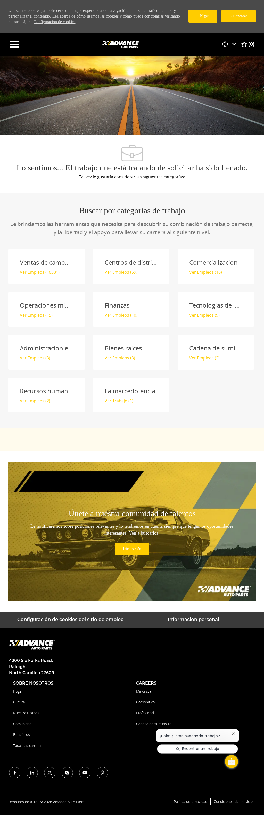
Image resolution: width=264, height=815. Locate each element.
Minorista (143, 691)
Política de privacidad (190, 801)
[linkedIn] (32, 772)
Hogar (18, 691)
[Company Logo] (122, 44)
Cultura (19, 702)
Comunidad (22, 723)
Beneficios (21, 734)
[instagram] (67, 772)
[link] (132, 549)
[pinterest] (102, 772)
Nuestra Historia (26, 712)
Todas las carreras (27, 745)
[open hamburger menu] (14, 44)
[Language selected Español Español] (230, 44)
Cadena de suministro (153, 723)
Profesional (145, 712)
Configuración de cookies (54, 22)
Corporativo (145, 702)
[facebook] (14, 772)
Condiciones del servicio (233, 801)
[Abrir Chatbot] (231, 761)
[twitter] (49, 772)
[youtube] (84, 772)
